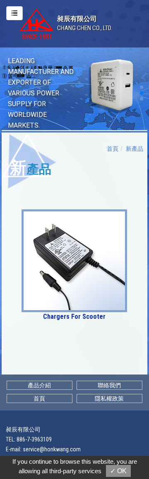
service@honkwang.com (52, 449)
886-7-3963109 (34, 439)
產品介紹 (39, 385)
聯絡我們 (109, 385)
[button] (141, 87)
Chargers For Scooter (74, 316)
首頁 (112, 148)
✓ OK (118, 470)
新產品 (134, 148)
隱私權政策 (109, 398)
